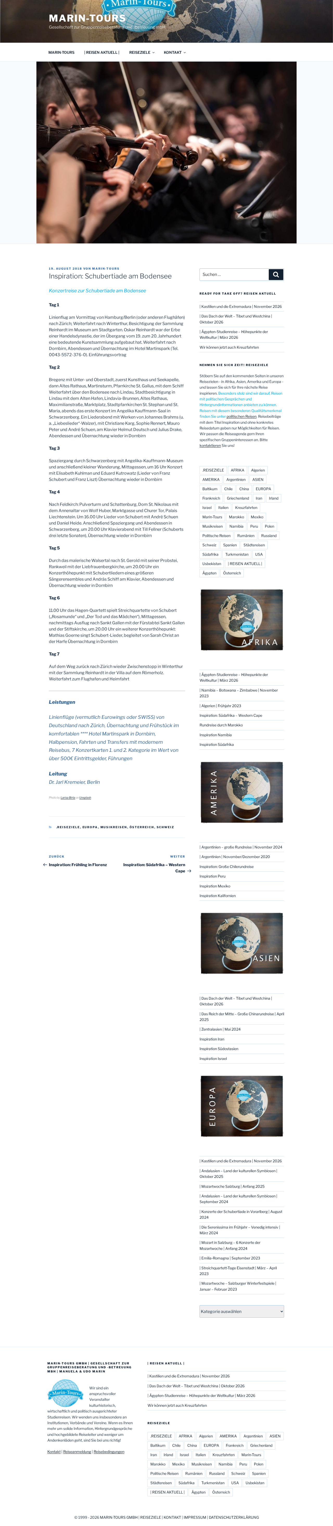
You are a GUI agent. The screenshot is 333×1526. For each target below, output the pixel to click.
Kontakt (54, 1451)
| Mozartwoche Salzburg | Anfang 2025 (232, 1186)
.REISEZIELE (68, 827)
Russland (269, 535)
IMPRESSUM (195, 1517)
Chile (228, 489)
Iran (259, 498)
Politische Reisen (216, 535)
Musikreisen (113, 827)
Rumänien (245, 535)
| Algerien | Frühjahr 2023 (220, 706)
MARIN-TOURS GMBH (119, 1517)
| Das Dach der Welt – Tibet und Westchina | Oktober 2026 (196, 1386)
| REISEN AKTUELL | (101, 52)
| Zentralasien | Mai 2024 (220, 1029)
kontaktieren (210, 445)
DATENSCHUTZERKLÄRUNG (234, 1517)
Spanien (230, 545)
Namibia (236, 526)
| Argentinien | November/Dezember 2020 (235, 856)
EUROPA (90, 827)
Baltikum (209, 489)
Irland (273, 498)
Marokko (236, 517)
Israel (207, 507)
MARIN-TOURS (61, 52)
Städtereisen (254, 545)
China (244, 489)
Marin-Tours (87, 18)
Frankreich (211, 498)
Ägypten (209, 573)
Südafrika (210, 554)
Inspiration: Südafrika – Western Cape (231, 715)
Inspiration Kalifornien (218, 895)
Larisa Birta (68, 797)
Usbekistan (211, 563)
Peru (254, 526)
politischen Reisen (242, 416)
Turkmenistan (236, 554)
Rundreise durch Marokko (221, 725)
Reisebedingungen (109, 1451)
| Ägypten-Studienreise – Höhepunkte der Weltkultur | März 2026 (201, 1395)
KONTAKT (173, 52)
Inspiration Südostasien (219, 1048)
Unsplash (85, 797)
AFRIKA (237, 470)
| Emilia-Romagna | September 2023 (230, 1258)
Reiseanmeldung (77, 1451)
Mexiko (257, 517)
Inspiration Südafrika (217, 744)
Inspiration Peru (213, 876)
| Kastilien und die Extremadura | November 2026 (241, 306)
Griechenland (238, 498)
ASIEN (258, 479)
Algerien (258, 470)
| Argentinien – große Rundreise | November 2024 (241, 847)
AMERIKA (211, 479)
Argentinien (236, 479)
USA (259, 554)
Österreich (142, 827)
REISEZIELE (139, 52)
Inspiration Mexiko (215, 886)
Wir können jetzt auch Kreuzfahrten (229, 347)
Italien (223, 507)
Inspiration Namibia (216, 735)
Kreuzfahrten (246, 507)
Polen (269, 526)
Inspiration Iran (212, 1039)
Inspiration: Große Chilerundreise (227, 866)
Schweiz (166, 827)
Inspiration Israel (213, 1058)
